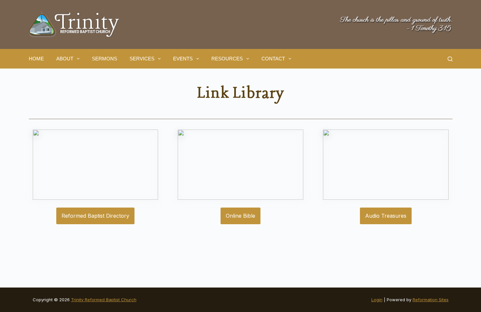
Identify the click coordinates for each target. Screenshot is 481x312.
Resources (227, 58)
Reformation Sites (431, 299)
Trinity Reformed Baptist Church (103, 299)
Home (36, 58)
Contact (273, 58)
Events (183, 58)
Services (142, 58)
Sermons (104, 58)
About (64, 58)
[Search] (450, 58)
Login (377, 299)
